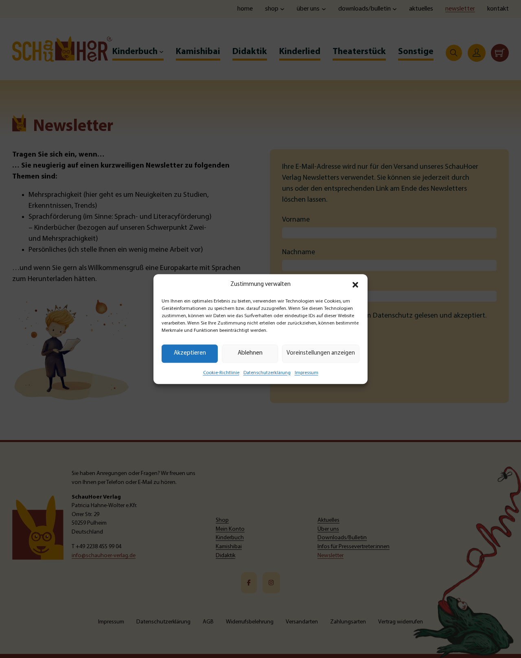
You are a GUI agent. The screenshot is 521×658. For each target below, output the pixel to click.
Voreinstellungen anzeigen (321, 353)
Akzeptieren (190, 353)
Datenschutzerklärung (267, 372)
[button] (355, 285)
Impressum (306, 372)
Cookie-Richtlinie (221, 372)
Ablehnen (250, 353)
